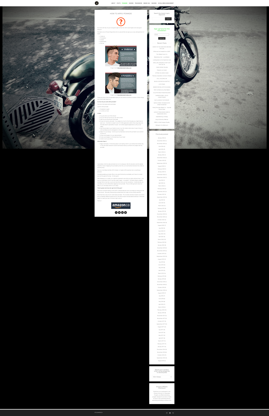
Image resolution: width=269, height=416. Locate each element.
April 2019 (161, 270)
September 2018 (161, 290)
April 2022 (161, 183)
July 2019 (161, 262)
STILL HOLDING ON (162, 78)
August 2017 (161, 326)
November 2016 (161, 352)
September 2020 (161, 222)
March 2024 (161, 152)
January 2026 (161, 138)
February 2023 (161, 169)
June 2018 (161, 298)
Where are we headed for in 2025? (161, 51)
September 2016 (161, 358)
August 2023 (161, 166)
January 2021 (161, 211)
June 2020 (161, 231)
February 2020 (161, 242)
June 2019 (160, 264)
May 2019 (161, 267)
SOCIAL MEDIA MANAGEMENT (166, 3)
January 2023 (161, 171)
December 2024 (161, 140)
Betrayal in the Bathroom (162, 125)
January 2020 (161, 245)
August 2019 (161, 259)
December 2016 (161, 349)
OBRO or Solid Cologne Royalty (162, 122)
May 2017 (161, 335)
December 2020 (161, 214)
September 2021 (161, 197)
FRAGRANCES (138, 3)
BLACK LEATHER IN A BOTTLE (162, 81)
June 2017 (161, 332)
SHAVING (131, 3)
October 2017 (161, 321)
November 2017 (161, 318)
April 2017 (161, 338)
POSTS (119, 3)
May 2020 (160, 233)
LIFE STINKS (162, 84)
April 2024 (161, 149)
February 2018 (160, 310)
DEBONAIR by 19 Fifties (162, 116)
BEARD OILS (147, 3)
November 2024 (161, 143)
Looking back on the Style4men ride (162, 60)
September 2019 (161, 256)
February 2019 (161, 276)
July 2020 (161, 228)
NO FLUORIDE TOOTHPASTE (161, 100)
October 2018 (161, 287)
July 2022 (161, 180)
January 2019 (161, 279)
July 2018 (161, 295)
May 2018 (161, 301)
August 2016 (161, 360)
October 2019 (161, 253)
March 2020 (161, 239)
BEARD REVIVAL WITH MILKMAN (161, 87)
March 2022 (161, 186)
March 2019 (161, 273)
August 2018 (161, 293)
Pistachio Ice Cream (162, 70)
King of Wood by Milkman (162, 119)
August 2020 (161, 225)
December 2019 (161, 248)
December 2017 (161, 315)
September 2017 (161, 324)
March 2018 (161, 307)
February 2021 (161, 208)
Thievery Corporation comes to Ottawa (161, 75)
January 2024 (161, 155)
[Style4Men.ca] (100, 3)
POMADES (124, 3)
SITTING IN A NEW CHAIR (161, 73)
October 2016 (161, 355)
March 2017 (161, 341)
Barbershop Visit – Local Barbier (162, 57)
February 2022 (161, 188)
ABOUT (113, 3)
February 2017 (160, 343)
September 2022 (161, 177)
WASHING (154, 3)
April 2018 (161, 304)
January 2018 (161, 312)
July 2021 (161, 200)
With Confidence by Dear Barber (162, 90)
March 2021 (161, 205)
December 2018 (161, 281)
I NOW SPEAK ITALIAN (162, 67)
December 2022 (161, 174)
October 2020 (161, 219)
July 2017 (161, 329)
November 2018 (161, 284)
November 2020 (161, 217)
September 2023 (161, 163)
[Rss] (173, 412)
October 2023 (161, 160)
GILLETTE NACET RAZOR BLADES (162, 92)
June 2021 (161, 202)
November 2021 (161, 191)
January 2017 (161, 346)
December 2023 (161, 157)
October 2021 (161, 194)
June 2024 (161, 146)
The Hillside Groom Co (161, 54)
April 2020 (161, 236)
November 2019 (161, 250)
